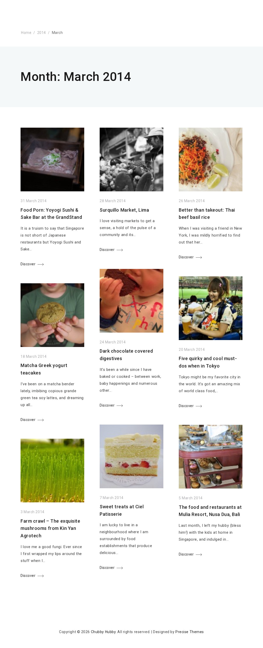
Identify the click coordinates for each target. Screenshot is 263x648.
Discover (28, 264)
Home (26, 33)
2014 (41, 33)
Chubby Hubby (103, 632)
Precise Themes (189, 632)
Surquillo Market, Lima (124, 210)
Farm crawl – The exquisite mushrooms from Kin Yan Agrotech (50, 528)
